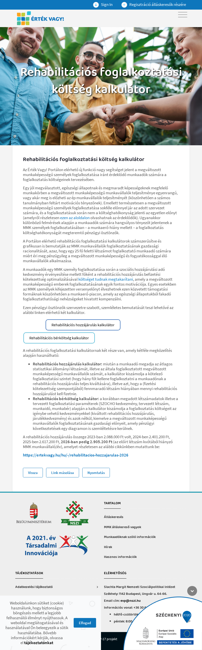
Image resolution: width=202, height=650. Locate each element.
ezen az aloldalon (75, 217)
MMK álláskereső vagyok (122, 527)
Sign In (106, 4)
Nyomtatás (96, 472)
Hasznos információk (120, 557)
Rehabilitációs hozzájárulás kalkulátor (83, 324)
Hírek (108, 547)
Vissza (33, 472)
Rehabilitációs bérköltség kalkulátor (59, 337)
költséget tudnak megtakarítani (105, 279)
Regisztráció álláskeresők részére (157, 4)
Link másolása (62, 472)
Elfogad (85, 622)
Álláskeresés (113, 517)
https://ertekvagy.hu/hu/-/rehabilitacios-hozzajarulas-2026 (75, 455)
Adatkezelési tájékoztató (34, 587)
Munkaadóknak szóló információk (130, 537)
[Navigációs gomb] (183, 14)
